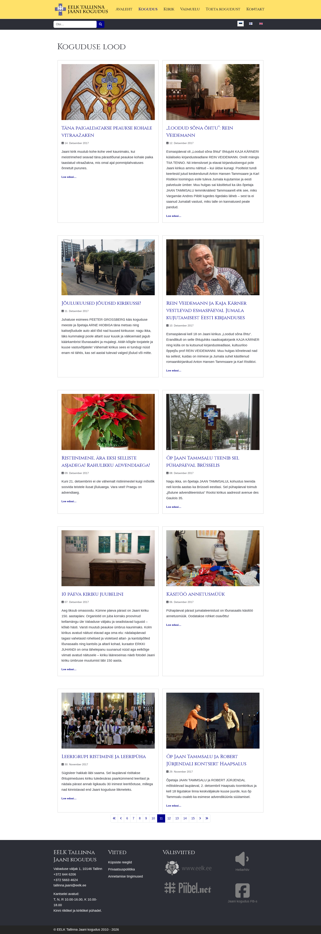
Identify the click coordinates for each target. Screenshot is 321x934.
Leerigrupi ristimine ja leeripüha (103, 756)
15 (193, 818)
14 (185, 818)
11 (161, 818)
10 (153, 818)
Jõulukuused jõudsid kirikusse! (101, 303)
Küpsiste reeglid (120, 862)
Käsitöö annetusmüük (195, 594)
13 (177, 818)
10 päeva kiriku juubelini (92, 594)
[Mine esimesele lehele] (114, 818)
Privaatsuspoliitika (121, 869)
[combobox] (75, 24)
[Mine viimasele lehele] (206, 818)
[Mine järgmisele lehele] (200, 818)
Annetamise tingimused (125, 876)
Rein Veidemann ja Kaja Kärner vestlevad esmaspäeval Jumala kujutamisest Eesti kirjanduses (206, 310)
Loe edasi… (69, 176)
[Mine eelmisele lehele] (121, 818)
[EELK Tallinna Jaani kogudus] (81, 9)
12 (169, 818)
